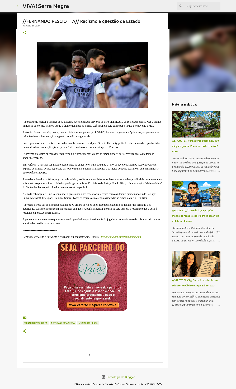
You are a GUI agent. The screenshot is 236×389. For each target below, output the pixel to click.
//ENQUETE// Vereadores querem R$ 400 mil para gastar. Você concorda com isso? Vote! (195, 146)
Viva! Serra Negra (88, 323)
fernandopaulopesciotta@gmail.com (120, 236)
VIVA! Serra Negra (46, 6)
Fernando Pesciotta (35, 323)
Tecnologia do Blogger (120, 377)
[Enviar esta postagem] (25, 319)
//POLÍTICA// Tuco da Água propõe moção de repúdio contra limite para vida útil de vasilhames (195, 216)
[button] (25, 32)
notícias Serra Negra (63, 323)
